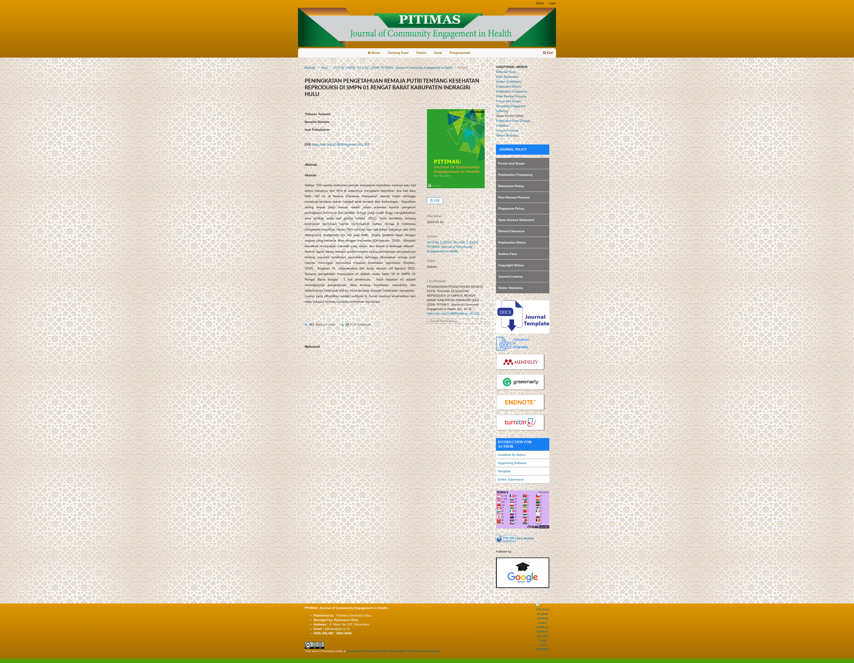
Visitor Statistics (507, 135)
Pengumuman (459, 52)
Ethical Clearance (511, 231)
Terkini (421, 52)
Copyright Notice (511, 265)
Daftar (540, 3)
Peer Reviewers (507, 76)
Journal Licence (507, 130)
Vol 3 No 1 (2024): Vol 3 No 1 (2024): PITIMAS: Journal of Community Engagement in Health (393, 67)
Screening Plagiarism (511, 106)
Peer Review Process (511, 96)
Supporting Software (512, 463)
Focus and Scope (508, 101)
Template (504, 471)
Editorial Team (506, 72)
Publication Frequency (512, 91)
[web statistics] (506, 538)
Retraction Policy (511, 186)
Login (552, 3)
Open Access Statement (516, 220)
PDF (436, 200)
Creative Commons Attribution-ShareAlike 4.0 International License (393, 651)
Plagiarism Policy (511, 208)
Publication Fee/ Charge (513, 120)
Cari (549, 52)
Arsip (438, 52)
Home (375, 52)
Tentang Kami (398, 52)
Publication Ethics (508, 86)
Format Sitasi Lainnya (443, 321)
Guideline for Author (512, 455)
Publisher (502, 125)
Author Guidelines (508, 81)
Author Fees (507, 254)
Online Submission (511, 479)
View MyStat (525, 538)
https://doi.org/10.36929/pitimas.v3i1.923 (340, 144)
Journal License (510, 276)
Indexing (502, 111)
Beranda (310, 67)
